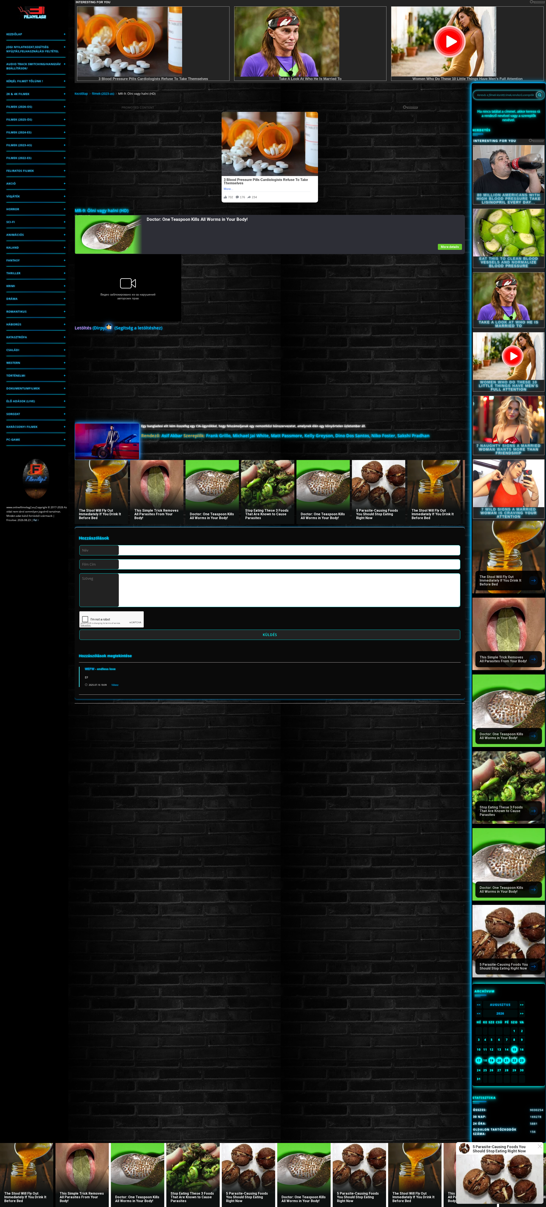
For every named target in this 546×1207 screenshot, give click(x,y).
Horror (12, 209)
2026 (500, 1013)
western (13, 363)
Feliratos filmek (20, 171)
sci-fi (10, 222)
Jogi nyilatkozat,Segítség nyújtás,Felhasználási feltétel (32, 49)
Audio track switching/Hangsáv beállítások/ (33, 66)
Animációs (15, 235)
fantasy (13, 260)
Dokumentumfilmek (23, 388)
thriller (13, 273)
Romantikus (16, 311)
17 (479, 1060)
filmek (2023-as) (19, 145)
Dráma (12, 299)
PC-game (13, 439)
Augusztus (500, 1005)
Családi (12, 350)
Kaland (12, 247)
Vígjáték (13, 196)
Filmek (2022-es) (19, 158)
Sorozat (13, 414)
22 (514, 1060)
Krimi (10, 286)
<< (479, 1005)
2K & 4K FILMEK (17, 94)
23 (522, 1060)
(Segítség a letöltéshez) (138, 328)
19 (492, 1060)
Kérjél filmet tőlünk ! (24, 81)
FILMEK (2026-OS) (19, 107)
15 (514, 1049)
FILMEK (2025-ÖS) (19, 119)
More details (450, 247)
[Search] (539, 95)
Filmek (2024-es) (19, 132)
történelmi (15, 375)
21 (507, 1060)
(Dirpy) (90, 328)
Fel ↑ (36, 520)
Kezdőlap (14, 34)
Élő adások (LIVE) (20, 401)
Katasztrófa (16, 337)
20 (499, 1060)
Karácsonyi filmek (22, 427)
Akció (11, 183)
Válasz (115, 684)
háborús (13, 324)
